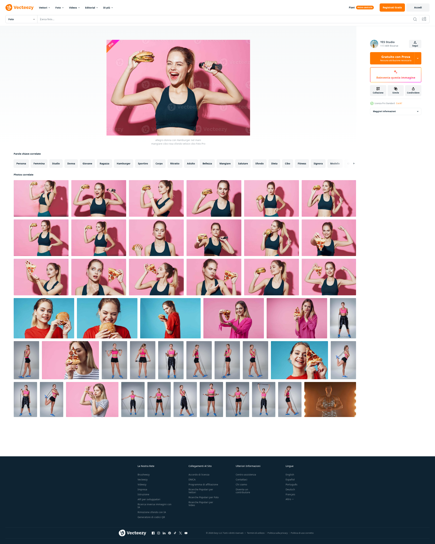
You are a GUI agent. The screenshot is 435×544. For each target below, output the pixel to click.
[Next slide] (350, 163)
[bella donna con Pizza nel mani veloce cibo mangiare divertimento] (299, 360)
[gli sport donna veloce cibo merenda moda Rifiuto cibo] (271, 237)
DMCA (192, 479)
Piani (352, 7)
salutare (243, 163)
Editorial (90, 7)
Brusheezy (144, 474)
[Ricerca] (415, 19)
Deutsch (290, 489)
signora (318, 163)
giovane (87, 163)
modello (335, 163)
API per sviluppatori (149, 499)
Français (290, 494)
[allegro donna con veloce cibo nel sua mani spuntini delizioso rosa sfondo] (92, 399)
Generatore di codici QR (151, 517)
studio (56, 163)
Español (290, 479)
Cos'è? (399, 103)
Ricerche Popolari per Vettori (201, 491)
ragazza (104, 163)
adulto (191, 163)
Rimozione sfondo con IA (152, 512)
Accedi (418, 7)
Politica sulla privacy (277, 532)
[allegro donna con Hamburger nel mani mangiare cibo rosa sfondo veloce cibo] (41, 198)
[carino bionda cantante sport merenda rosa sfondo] (329, 237)
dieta (274, 163)
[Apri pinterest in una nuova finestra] (169, 533)
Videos (73, 7)
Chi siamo (241, 484)
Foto (58, 7)
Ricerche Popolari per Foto (204, 497)
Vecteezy (143, 479)
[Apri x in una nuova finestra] (180, 533)
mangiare (225, 163)
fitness (302, 163)
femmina (39, 163)
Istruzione (143, 494)
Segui (415, 45)
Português (291, 484)
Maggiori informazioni (384, 111)
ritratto (174, 163)
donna (71, 163)
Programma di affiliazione (203, 484)
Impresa (142, 489)
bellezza (207, 163)
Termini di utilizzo (256, 532)
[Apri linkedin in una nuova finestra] (164, 533)
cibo (287, 163)
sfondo (259, 163)
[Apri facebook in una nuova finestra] (153, 533)
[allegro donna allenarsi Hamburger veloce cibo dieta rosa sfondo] (156, 198)
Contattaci (241, 479)
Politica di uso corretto (302, 532)
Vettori (43, 7)
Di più (106, 7)
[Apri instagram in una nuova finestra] (158, 533)
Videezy (142, 484)
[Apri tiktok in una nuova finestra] (175, 533)
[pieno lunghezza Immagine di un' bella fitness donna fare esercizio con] (343, 318)
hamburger (123, 163)
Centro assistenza (246, 474)
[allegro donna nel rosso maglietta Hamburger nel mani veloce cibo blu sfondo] (44, 318)
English (290, 474)
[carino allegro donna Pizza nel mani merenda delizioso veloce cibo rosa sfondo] (233, 318)
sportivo (143, 163)
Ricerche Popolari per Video (201, 504)
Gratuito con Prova (395, 58)
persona (21, 163)
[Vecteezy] (19, 7)
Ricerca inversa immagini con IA (154, 506)
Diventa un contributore (243, 491)
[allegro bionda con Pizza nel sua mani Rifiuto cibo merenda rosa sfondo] (297, 318)
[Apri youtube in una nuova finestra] (186, 533)
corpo (159, 163)
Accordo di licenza (199, 474)
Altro (288, 499)
